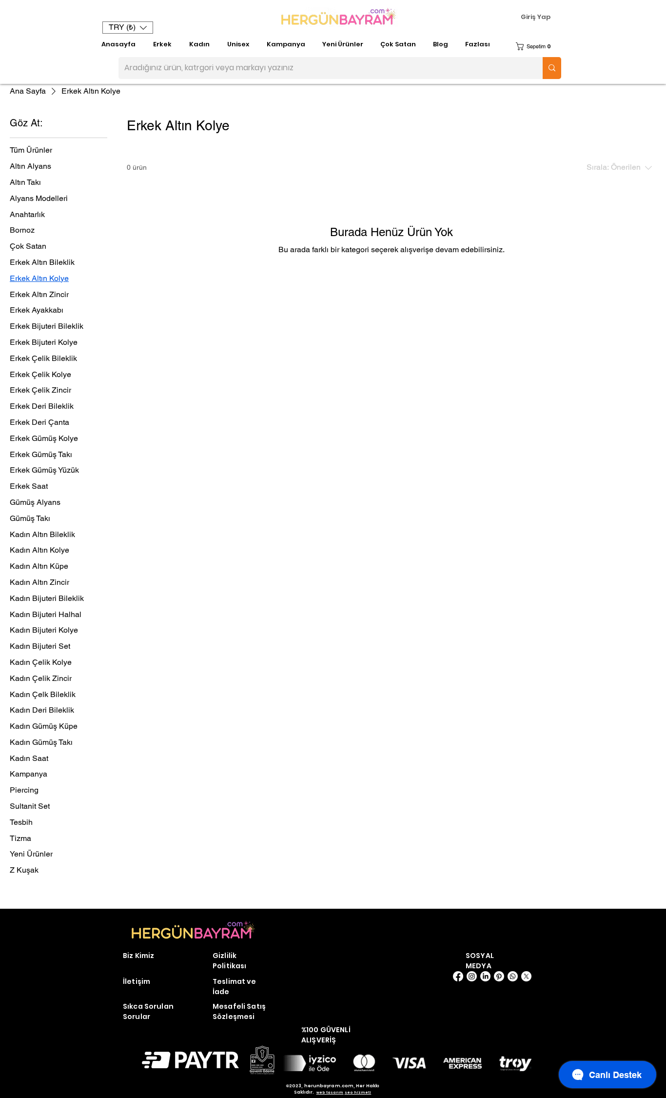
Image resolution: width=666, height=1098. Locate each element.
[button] (127, 27)
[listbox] (127, 27)
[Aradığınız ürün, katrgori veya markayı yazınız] (552, 68)
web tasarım (330, 1092)
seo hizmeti (358, 1092)
